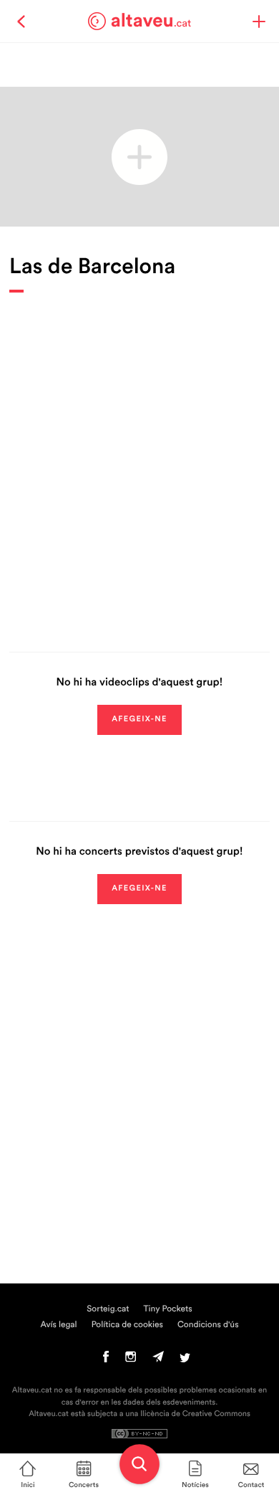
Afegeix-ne (139, 719)
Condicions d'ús (208, 1325)
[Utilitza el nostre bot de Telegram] (158, 1360)
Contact (251, 1485)
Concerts (84, 1485)
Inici (27, 1485)
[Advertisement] (139, 462)
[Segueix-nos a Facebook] (106, 1360)
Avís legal (58, 1325)
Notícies (195, 1485)
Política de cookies (127, 1325)
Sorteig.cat (108, 1309)
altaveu (151, 20)
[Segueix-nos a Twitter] (185, 1360)
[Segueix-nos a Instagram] (130, 1360)
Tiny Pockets (168, 1309)
